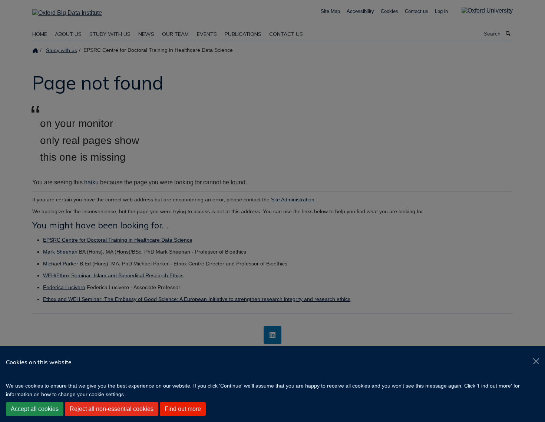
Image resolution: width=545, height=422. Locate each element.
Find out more (183, 409)
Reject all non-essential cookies (111, 409)
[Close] (536, 361)
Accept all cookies (35, 409)
